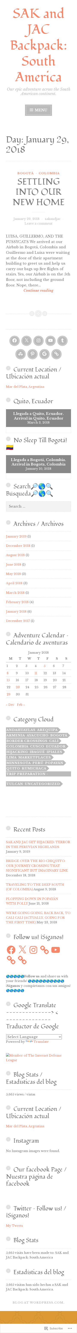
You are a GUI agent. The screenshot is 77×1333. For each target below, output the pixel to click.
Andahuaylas (21, 730)
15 (8, 680)
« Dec (10, 705)
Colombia (49, 173)
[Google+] (44, 354)
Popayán (54, 763)
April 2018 (14, 583)
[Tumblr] (62, 341)
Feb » (21, 705)
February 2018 (17, 602)
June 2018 (13, 564)
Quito (13, 768)
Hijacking (17, 752)
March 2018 (15, 593)
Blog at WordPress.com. (38, 1302)
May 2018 (13, 574)
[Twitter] (26, 341)
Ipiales (54, 752)
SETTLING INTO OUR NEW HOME (39, 192)
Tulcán (14, 784)
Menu (40, 110)
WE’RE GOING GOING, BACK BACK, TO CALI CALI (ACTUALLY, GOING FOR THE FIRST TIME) (38, 917)
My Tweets (14, 1226)
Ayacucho (38, 735)
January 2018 (16, 611)
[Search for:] (38, 506)
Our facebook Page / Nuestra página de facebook (36, 1177)
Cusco (37, 746)
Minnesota (18, 763)
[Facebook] (14, 341)
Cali (54, 741)
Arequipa (47, 730)
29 (8, 694)
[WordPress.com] (56, 354)
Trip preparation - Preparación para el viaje (35, 774)
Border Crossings (26, 741)
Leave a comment (38, 223)
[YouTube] (50, 341)
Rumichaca (34, 768)
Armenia (15, 735)
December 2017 (18, 621)
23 (18, 687)
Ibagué (37, 752)
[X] (22, 950)
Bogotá (25, 173)
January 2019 (16, 536)
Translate (41, 1042)
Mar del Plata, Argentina (25, 387)
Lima (11, 757)
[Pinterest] (32, 354)
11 (36, 673)
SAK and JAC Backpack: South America (38, 45)
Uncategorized (42, 784)
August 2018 (15, 555)
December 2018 (18, 546)
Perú (38, 763)
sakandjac (53, 219)
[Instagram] (38, 341)
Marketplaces (34, 757)
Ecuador (56, 746)
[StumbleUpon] (20, 354)
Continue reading (29, 290)
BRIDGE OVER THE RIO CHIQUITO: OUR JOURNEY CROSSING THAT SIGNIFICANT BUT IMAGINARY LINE (37, 865)
